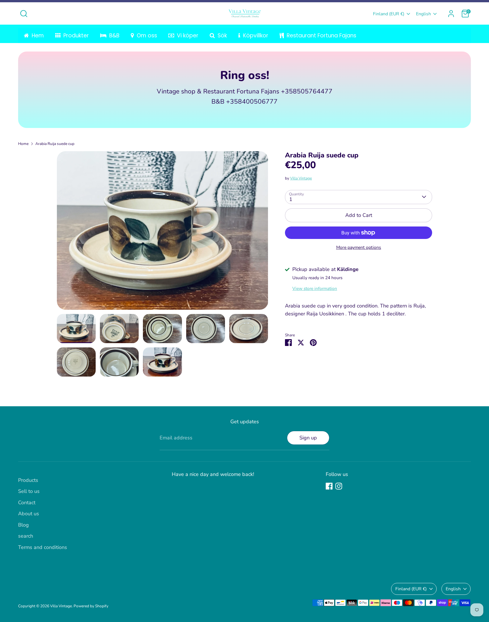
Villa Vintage (301, 178)
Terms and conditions (42, 547)
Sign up (308, 437)
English (423, 14)
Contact (26, 502)
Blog (23, 524)
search (25, 536)
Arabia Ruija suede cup (54, 143)
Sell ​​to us (29, 491)
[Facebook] (329, 486)
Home (23, 143)
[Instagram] (338, 486)
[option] (162, 232)
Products (28, 480)
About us (28, 513)
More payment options (358, 247)
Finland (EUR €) (388, 14)
